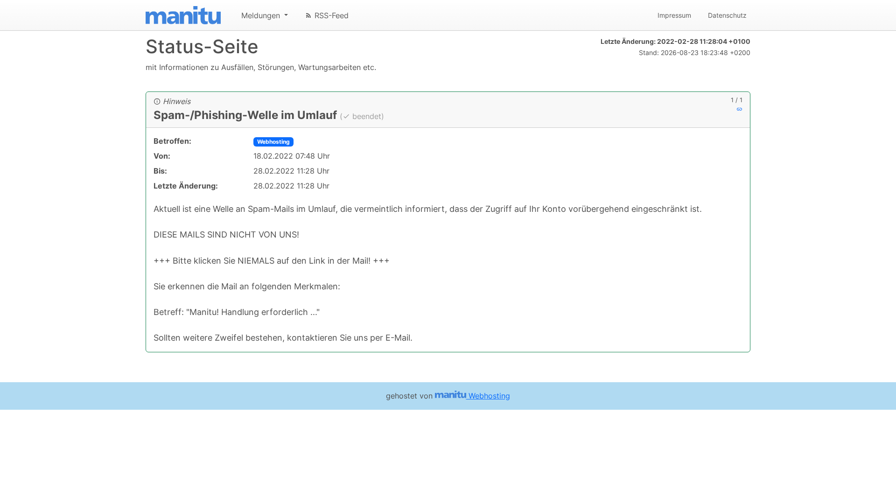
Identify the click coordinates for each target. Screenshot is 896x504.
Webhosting (273, 141)
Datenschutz (727, 15)
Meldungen (261, 15)
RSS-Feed (330, 15)
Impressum (674, 15)
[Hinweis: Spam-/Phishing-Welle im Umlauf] (739, 109)
